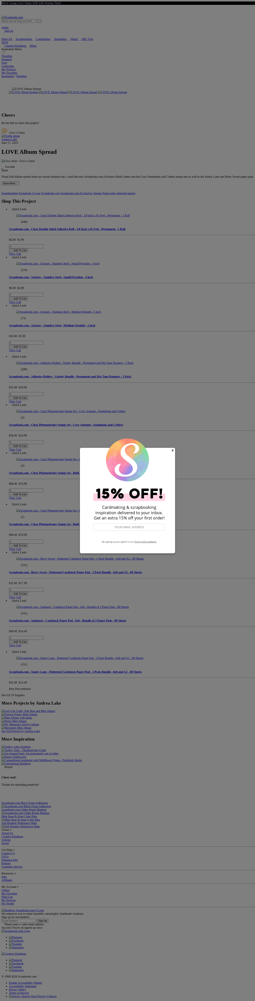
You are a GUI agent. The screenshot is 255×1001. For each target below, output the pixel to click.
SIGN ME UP (129, 535)
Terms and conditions (145, 541)
